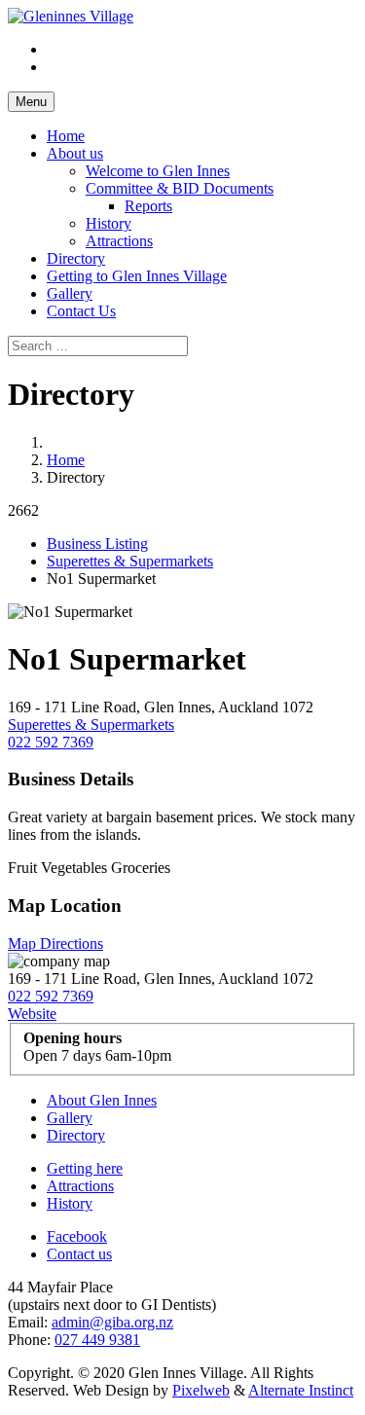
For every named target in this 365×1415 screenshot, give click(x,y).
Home (66, 135)
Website (32, 1013)
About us (75, 153)
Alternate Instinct (300, 1390)
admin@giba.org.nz (112, 1322)
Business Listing (97, 543)
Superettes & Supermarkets (130, 561)
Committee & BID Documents (180, 188)
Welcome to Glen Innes (158, 171)
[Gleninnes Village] (70, 16)
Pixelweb (201, 1390)
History (108, 223)
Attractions (119, 241)
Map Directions (55, 943)
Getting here (85, 1168)
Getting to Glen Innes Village (137, 276)
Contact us (79, 1254)
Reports (148, 206)
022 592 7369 (50, 742)
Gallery (69, 293)
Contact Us (81, 311)
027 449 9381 (97, 1339)
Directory (76, 258)
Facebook (77, 1236)
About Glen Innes (102, 1100)
